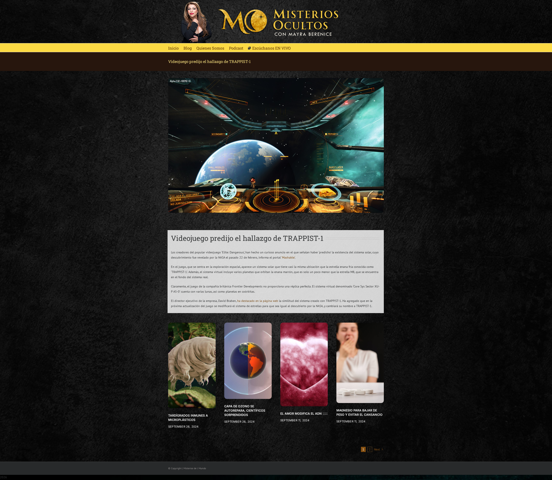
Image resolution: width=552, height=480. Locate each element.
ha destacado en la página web (257, 301)
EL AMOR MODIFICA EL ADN (301, 413)
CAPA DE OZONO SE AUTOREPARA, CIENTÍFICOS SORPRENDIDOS (244, 410)
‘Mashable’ (288, 257)
